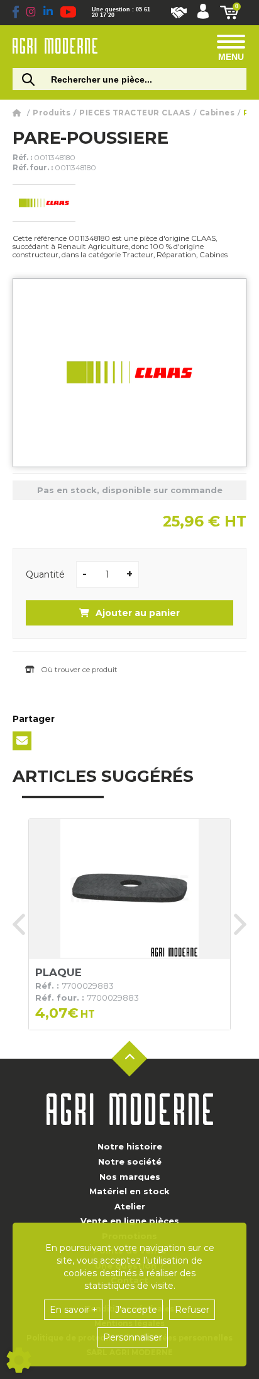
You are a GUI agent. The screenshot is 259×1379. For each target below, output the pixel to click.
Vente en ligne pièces (129, 1221)
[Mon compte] (203, 12)
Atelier (129, 1206)
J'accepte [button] (136, 1309)
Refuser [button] (192, 1309)
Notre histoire (129, 1146)
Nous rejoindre (179, 12)
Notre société (130, 1161)
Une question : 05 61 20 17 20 (121, 12)
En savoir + (73, 1309)
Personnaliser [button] (132, 1337)
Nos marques (129, 1177)
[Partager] (22, 740)
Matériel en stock (129, 1191)
